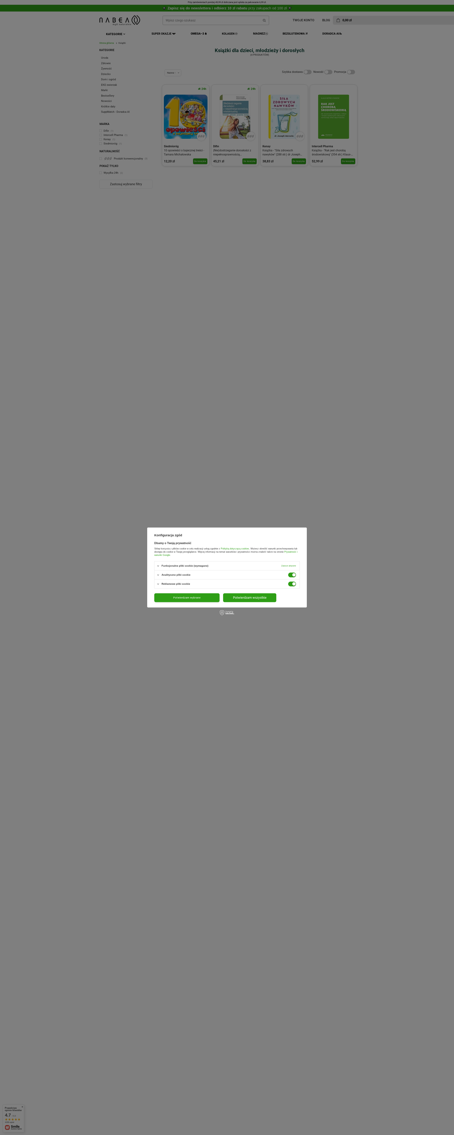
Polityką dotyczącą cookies (235, 548)
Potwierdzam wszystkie (250, 597)
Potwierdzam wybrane (186, 597)
